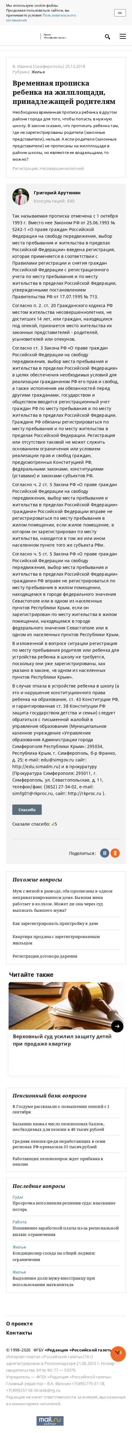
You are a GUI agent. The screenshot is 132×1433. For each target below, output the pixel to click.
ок (120, 13)
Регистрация (25, 168)
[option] (66, 1029)
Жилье (38, 72)
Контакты (19, 1332)
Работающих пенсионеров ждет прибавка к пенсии (58, 1161)
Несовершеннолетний (62, 168)
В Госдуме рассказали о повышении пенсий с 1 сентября (61, 1109)
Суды (18, 1197)
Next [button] (117, 1026)
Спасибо (27, 809)
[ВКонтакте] (104, 853)
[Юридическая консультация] (21, 36)
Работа (19, 1222)
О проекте (19, 1323)
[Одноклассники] (115, 853)
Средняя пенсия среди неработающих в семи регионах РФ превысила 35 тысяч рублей (59, 1143)
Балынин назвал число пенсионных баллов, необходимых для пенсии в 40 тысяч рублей (58, 1126)
